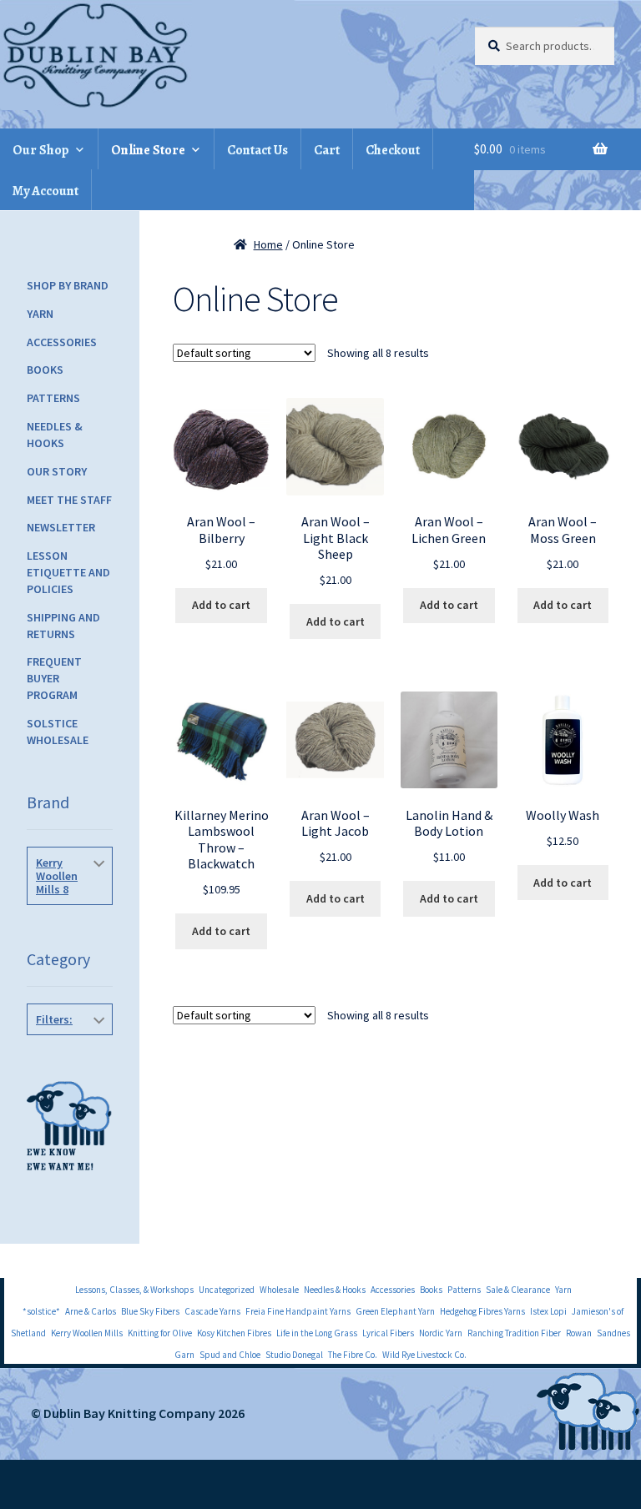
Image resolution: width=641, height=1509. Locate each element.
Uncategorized (227, 1289)
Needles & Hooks (55, 434)
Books (45, 369)
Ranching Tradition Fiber (514, 1333)
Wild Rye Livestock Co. (424, 1355)
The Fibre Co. (352, 1355)
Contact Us (257, 150)
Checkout (393, 150)
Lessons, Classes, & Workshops (134, 1289)
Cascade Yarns (212, 1311)
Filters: (54, 1019)
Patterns (53, 397)
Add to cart (221, 604)
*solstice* (41, 1311)
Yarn (40, 313)
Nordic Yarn (440, 1333)
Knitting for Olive (160, 1333)
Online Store (148, 150)
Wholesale (279, 1289)
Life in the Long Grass (316, 1333)
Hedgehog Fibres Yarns (482, 1311)
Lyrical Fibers (388, 1333)
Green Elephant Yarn (395, 1311)
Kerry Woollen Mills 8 (57, 876)
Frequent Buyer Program (54, 678)
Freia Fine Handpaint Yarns (298, 1311)
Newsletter (61, 527)
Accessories (62, 342)
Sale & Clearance (518, 1289)
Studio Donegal (294, 1355)
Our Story (57, 471)
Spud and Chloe (229, 1355)
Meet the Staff (69, 499)
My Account (45, 191)
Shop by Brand (68, 285)
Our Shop (41, 150)
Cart (327, 150)
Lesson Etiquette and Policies (68, 572)
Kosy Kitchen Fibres (234, 1333)
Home (268, 244)
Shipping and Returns (63, 625)
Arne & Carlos (90, 1311)
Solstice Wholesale (57, 731)
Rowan (579, 1333)
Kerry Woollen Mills (87, 1333)
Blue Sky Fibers (150, 1311)
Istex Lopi (548, 1311)
